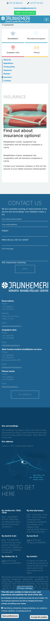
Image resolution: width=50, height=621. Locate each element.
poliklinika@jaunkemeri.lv (11, 345)
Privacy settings (25, 588)
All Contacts (25, 394)
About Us (7, 60)
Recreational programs (36, 39)
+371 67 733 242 (36, 3)
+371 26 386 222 (15, 3)
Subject (5, 230)
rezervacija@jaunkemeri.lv (25, 8)
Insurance (8, 77)
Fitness (37, 53)
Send (25, 269)
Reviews (7, 74)
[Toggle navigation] (46, 19)
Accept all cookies (39, 617)
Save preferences (10, 616)
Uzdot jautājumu (24, 13)
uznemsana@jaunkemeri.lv (12, 367)
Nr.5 (3, 561)
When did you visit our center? (15, 240)
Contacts (7, 81)
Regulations (8, 63)
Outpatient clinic (13, 53)
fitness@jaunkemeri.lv (10, 386)
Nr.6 (28, 540)
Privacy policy (9, 67)
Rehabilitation (13, 39)
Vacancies (8, 70)
